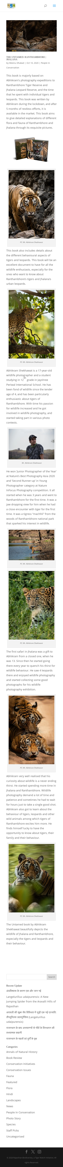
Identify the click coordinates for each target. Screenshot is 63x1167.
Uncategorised (15, 1136)
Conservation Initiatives (20, 1064)
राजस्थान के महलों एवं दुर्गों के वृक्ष (21, 1038)
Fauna (10, 1076)
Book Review (14, 1058)
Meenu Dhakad (16, 63)
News (9, 1106)
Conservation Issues (18, 1070)
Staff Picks (12, 1130)
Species (11, 1124)
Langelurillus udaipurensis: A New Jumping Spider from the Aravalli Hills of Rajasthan (31, 1001)
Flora (9, 1088)
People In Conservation (20, 1112)
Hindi (9, 1094)
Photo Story (13, 1118)
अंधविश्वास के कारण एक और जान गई (23, 990)
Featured (11, 1082)
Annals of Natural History (21, 1052)
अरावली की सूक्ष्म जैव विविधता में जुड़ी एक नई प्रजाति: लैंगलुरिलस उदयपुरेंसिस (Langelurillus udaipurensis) (31, 1016)
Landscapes (13, 1100)
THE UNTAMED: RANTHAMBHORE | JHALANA (26, 58)
